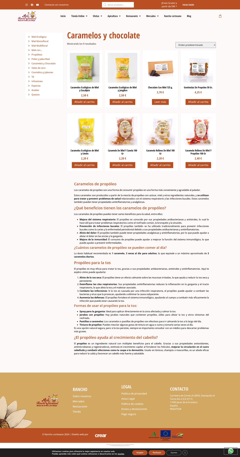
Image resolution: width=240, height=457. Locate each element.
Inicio (63, 16)
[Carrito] (220, 16)
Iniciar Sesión (188, 4)
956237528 (175, 408)
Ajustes (174, 452)
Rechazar (157, 452)
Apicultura (113, 16)
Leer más (160, 102)
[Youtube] (37, 4)
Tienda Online (77, 16)
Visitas (96, 16)
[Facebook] (32, 4)
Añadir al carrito (84, 102)
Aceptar (139, 452)
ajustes (121, 454)
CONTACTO (179, 389)
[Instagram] (26, 4)
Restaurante (132, 16)
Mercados (151, 16)
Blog (189, 16)
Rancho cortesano (172, 16)
